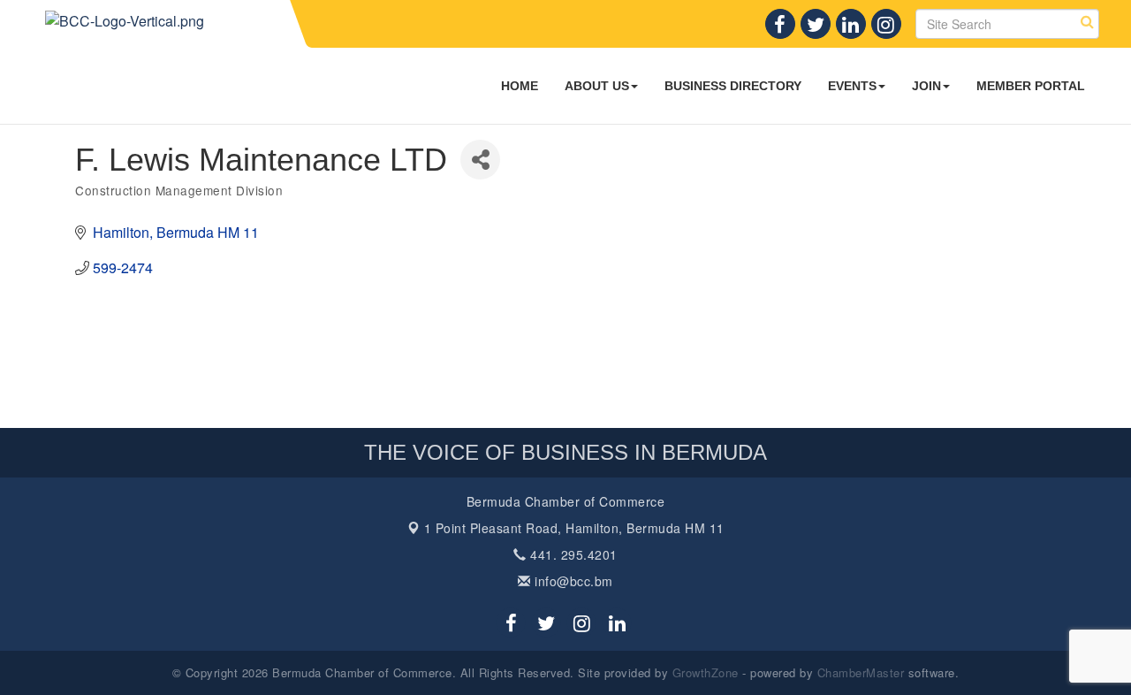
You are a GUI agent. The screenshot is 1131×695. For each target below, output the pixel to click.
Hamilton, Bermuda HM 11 (574, 528)
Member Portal (1030, 86)
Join (926, 86)
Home (519, 86)
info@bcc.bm (572, 581)
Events (852, 86)
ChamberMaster (861, 672)
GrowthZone (705, 672)
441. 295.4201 (572, 554)
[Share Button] (480, 159)
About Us (597, 86)
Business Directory (732, 86)
